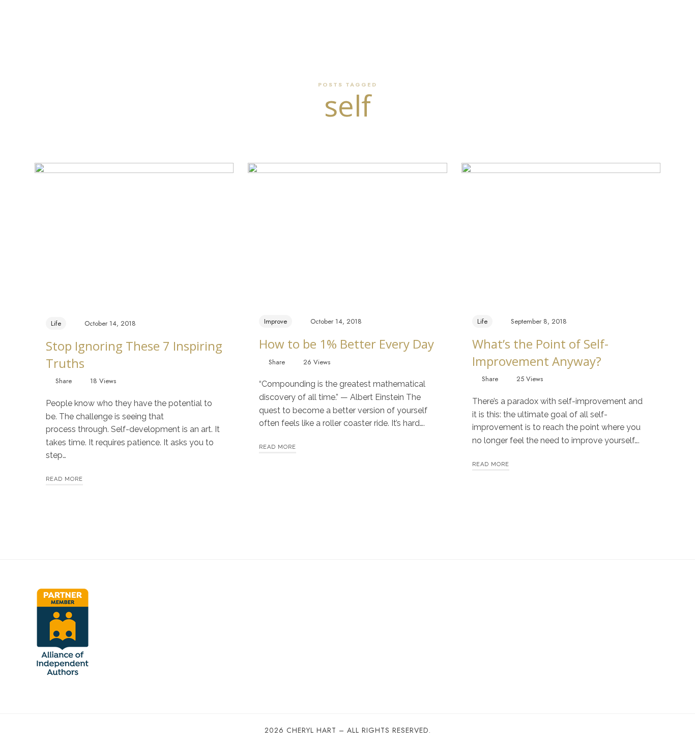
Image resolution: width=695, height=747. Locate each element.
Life (56, 323)
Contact (515, 22)
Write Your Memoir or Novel (357, 22)
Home (176, 22)
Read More (64, 479)
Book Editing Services (453, 22)
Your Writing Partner (263, 22)
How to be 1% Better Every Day (346, 343)
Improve (275, 321)
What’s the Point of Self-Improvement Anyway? (540, 352)
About (208, 22)
